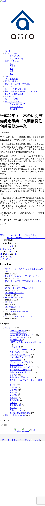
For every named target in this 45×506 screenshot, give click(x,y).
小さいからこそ (16, 58)
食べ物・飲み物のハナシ (20, 413)
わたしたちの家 (11, 99)
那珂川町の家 (15, 405)
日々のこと (9, 96)
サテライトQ (15, 347)
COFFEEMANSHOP (18, 333)
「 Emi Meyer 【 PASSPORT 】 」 (26, 238)
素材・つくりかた (12, 61)
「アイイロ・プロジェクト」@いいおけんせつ (20, 440)
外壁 (11, 69)
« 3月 (2, 259)
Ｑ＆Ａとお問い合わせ (14, 94)
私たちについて (16, 107)
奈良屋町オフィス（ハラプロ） (23, 367)
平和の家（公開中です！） (21, 377)
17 (13, 251)
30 (11, 257)
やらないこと (15, 56)
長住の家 (13, 408)
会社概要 (13, 109)
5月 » (8, 259)
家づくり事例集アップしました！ (19, 288)
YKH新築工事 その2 (14, 297)
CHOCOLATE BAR (18, 331)
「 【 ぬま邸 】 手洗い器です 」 (18, 235)
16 (11, 251)
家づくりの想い (11, 53)
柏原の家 (13, 387)
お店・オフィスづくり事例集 (17, 84)
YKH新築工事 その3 (14, 293)
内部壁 (12, 66)
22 (8, 254)
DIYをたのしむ (11, 79)
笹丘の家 (13, 395)
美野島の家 (14, 400)
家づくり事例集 (11, 81)
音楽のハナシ (15, 410)
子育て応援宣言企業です (20, 370)
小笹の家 (13, 375)
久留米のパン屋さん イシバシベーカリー (23, 276)
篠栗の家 (13, 398)
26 (1, 257)
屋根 (11, 71)
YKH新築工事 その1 (14, 307)
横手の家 (8, 302)
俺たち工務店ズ (16, 365)
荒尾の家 (13, 403)
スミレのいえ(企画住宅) (20, 355)
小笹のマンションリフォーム (22, 372)
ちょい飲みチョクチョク (20, 357)
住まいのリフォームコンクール (18, 316)
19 (1, 254)
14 (6, 251)
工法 (11, 74)
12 (1, 251)
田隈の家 (13, 392)
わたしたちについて (13, 102)
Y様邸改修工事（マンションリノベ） (26, 342)
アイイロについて (17, 104)
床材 (11, 64)
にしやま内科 (15, 360)
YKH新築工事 (16, 340)
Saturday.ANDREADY (19, 337)
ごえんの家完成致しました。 (17, 311)
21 (6, 254)
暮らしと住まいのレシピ (15, 89)
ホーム (8, 51)
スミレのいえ (10, 86)
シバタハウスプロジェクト (21, 349)
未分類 (12, 385)
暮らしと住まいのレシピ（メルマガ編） (22, 91)
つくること (9, 76)
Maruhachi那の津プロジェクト (22, 335)
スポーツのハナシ (17, 352)
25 (16, 254)
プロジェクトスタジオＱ (20, 362)
